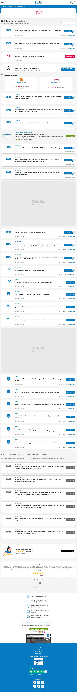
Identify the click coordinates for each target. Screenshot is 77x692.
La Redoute (36, 583)
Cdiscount (12, 583)
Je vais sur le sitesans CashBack (67, 69)
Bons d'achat (38, 651)
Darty (18, 583)
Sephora (24, 583)
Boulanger (65, 583)
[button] (69, 31)
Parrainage (38, 649)
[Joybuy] (56, 80)
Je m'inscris (69, 56)
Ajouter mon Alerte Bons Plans (38, 629)
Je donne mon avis (67, 551)
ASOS (30, 583)
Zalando (58, 583)
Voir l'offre (69, 282)
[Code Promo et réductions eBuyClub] (38, 2)
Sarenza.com (44, 583)
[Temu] (21, 80)
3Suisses (51, 583)
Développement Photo (38, 590)
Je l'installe (71, 136)
